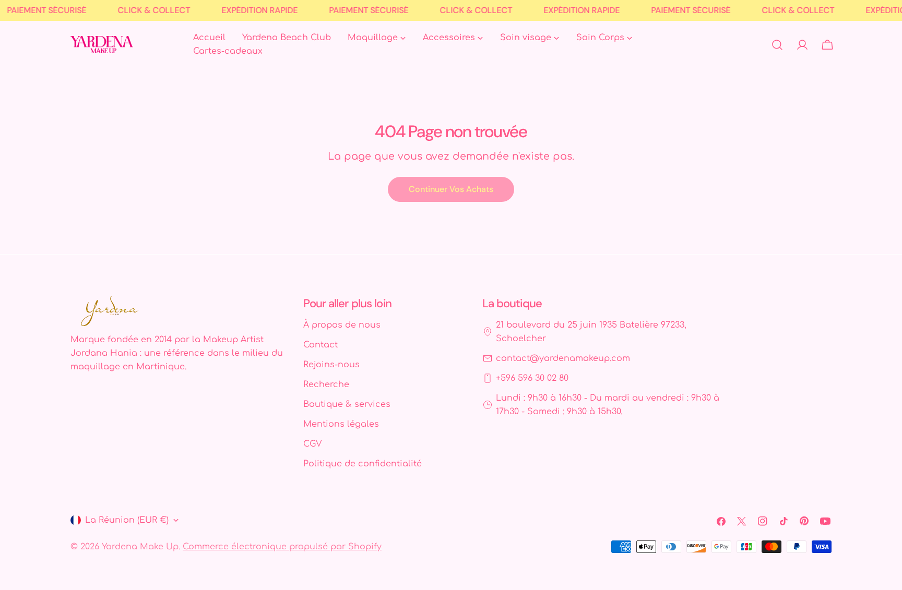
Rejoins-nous (331, 364)
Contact (320, 345)
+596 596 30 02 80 (532, 378)
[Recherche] (777, 44)
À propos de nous (342, 325)
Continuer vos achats (451, 189)
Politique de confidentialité (362, 463)
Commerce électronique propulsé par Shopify (282, 546)
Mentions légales (341, 424)
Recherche (326, 384)
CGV (312, 444)
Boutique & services (346, 404)
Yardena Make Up (140, 546)
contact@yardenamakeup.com (563, 358)
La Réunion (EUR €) (127, 520)
